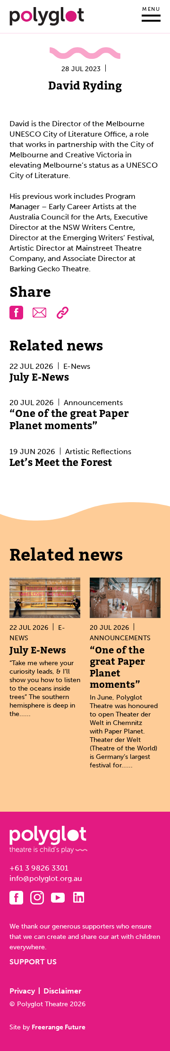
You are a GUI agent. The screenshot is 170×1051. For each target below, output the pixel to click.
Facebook (16, 897)
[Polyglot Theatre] (46, 15)
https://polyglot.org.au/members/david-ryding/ (62, 312)
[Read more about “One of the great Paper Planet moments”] (125, 598)
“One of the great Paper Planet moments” (68, 420)
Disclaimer (62, 990)
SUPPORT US (33, 961)
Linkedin (78, 897)
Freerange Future (58, 1027)
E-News (76, 366)
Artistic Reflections (98, 451)
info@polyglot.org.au (45, 878)
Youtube (58, 897)
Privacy (22, 990)
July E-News (39, 377)
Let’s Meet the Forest (60, 463)
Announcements (93, 402)
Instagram (37, 897)
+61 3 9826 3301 (38, 868)
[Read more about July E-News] (44, 598)
